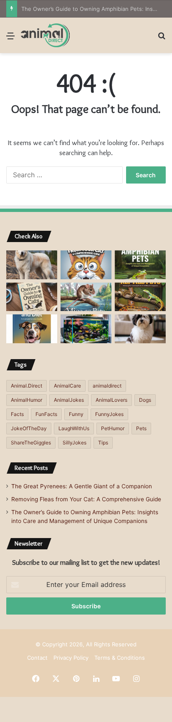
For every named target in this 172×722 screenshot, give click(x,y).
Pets (141, 428)
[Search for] (161, 38)
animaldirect (107, 386)
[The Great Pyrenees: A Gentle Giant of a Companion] (31, 264)
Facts (17, 414)
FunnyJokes (109, 414)
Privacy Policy (71, 657)
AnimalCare (67, 386)
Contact (37, 657)
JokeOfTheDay (29, 428)
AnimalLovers (111, 400)
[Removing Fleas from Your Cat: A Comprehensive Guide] (86, 264)
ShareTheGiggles (31, 442)
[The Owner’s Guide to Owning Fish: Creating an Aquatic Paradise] (86, 328)
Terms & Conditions (119, 657)
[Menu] (10, 38)
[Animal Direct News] (45, 35)
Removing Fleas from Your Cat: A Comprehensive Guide (86, 499)
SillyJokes (74, 442)
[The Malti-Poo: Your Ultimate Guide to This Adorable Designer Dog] (140, 328)
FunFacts (46, 414)
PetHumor (112, 428)
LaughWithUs (73, 428)
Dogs (145, 400)
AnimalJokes (69, 400)
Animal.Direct (26, 386)
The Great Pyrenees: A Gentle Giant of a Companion (81, 486)
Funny (76, 414)
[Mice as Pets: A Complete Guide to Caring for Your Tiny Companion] (86, 297)
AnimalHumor (26, 400)
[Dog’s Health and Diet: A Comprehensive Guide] (31, 328)
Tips (103, 442)
